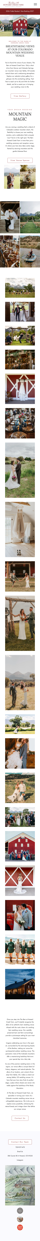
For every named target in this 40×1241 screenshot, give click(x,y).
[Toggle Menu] (35, 4)
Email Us (20, 1151)
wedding (21, 127)
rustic (19, 1027)
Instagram (20, 1160)
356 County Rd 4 (13, 1156)
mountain (15, 1098)
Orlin (25, 81)
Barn (31, 138)
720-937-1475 (20, 1147)
